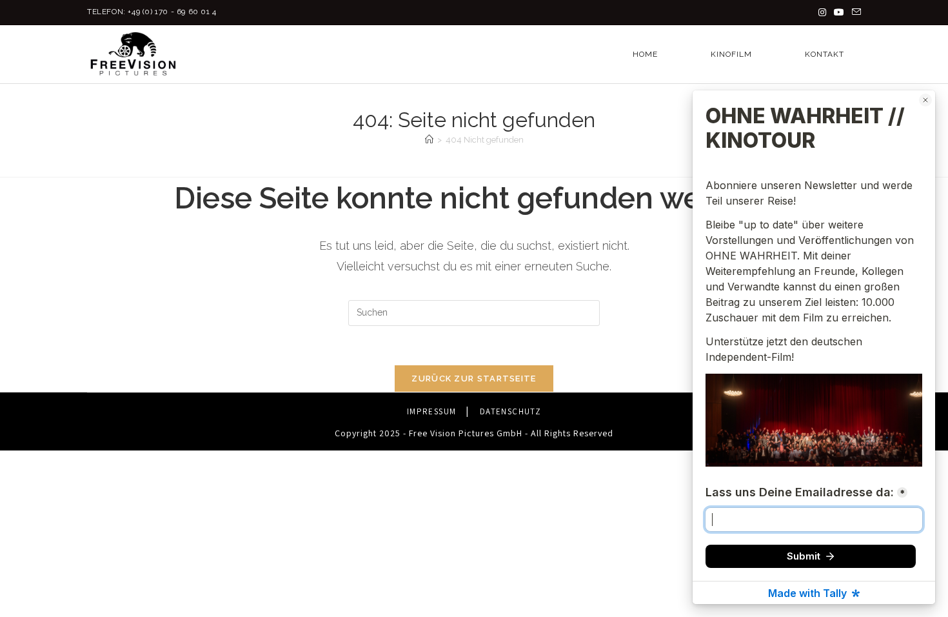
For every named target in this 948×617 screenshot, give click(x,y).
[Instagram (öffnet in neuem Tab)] (822, 12)
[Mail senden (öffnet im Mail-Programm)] (854, 12)
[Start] (429, 140)
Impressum (432, 411)
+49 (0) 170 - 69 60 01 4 (172, 11)
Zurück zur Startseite (473, 378)
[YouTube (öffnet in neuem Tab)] (839, 12)
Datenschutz (510, 411)
